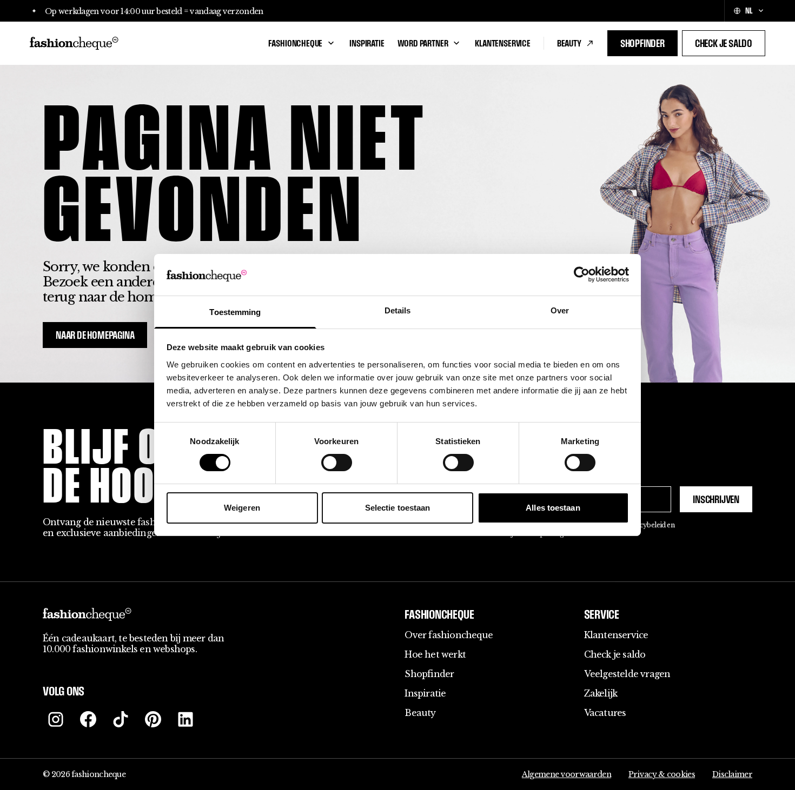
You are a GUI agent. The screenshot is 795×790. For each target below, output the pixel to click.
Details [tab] (398, 310)
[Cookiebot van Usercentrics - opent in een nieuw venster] (581, 274)
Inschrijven (716, 499)
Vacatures (605, 712)
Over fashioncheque (449, 635)
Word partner (423, 43)
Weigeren (242, 507)
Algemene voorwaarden (566, 774)
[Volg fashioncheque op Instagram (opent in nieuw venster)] (56, 719)
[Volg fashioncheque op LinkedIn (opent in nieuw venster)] (185, 719)
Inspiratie (366, 43)
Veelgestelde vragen (627, 673)
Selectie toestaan (397, 507)
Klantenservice (502, 43)
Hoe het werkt (435, 654)
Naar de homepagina (95, 335)
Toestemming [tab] (235, 312)
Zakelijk (601, 693)
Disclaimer (732, 774)
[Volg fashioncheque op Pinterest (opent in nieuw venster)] (153, 719)
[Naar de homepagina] (142, 43)
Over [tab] (560, 310)
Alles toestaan (553, 507)
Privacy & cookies (661, 774)
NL (748, 10)
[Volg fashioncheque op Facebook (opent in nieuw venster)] (88, 719)
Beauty (569, 43)
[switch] (336, 462)
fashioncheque (295, 43)
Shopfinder (642, 43)
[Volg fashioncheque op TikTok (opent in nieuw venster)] (121, 719)
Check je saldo (723, 43)
